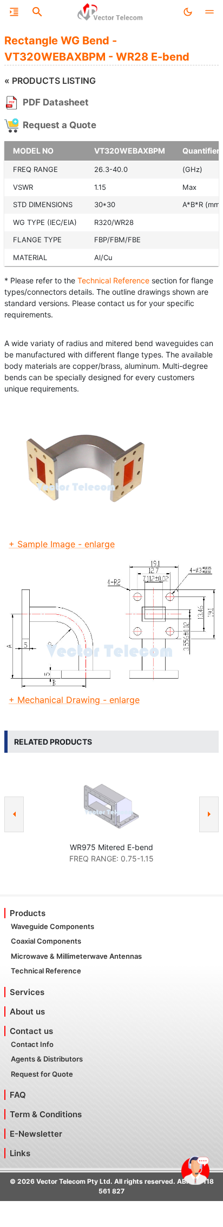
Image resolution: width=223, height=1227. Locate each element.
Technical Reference (113, 280)
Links (20, 1153)
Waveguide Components (52, 926)
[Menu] (14, 12)
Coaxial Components (46, 941)
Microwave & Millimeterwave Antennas (76, 956)
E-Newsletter (36, 1134)
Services (27, 992)
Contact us (31, 1031)
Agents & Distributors (47, 1058)
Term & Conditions (46, 1114)
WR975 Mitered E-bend (111, 847)
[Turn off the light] (188, 12)
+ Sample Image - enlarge (62, 544)
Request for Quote (42, 1074)
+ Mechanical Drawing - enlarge (74, 699)
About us (27, 1011)
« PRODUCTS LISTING (50, 80)
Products (27, 913)
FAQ (18, 1095)
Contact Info (32, 1044)
